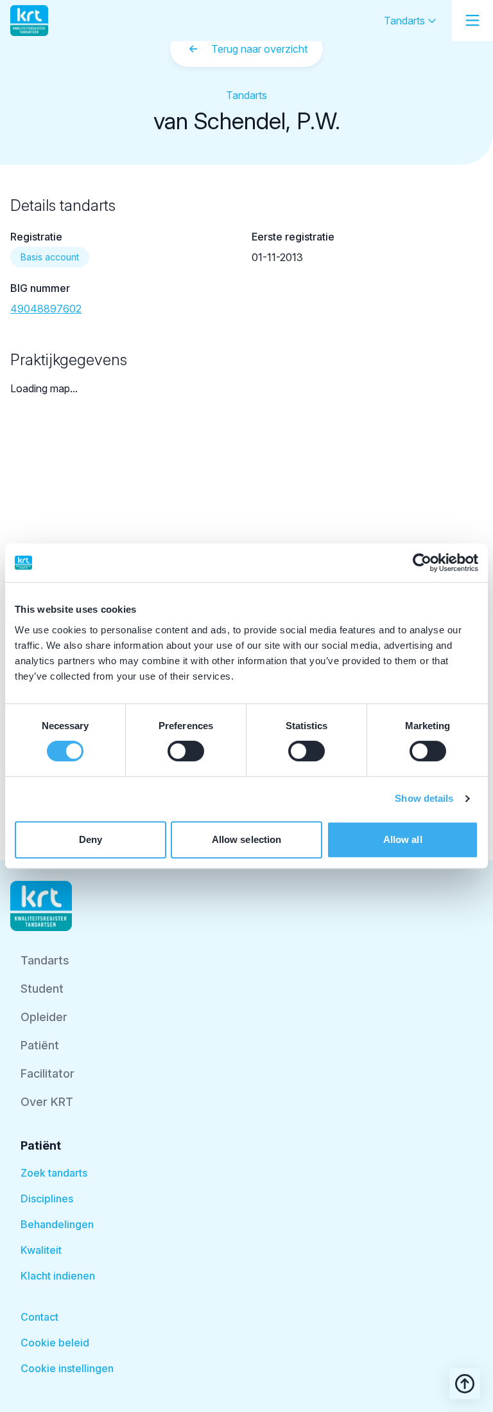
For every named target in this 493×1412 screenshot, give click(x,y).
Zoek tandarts (54, 1172)
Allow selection (247, 839)
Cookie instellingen (67, 1368)
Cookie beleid (55, 1342)
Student (42, 988)
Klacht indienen (58, 1275)
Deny (90, 839)
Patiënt (40, 1045)
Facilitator (47, 1073)
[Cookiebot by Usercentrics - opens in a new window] (422, 562)
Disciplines (47, 1198)
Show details (424, 798)
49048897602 (46, 308)
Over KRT (47, 1102)
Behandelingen (57, 1224)
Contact (39, 1316)
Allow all (402, 839)
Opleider (44, 1017)
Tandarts (406, 20)
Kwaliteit (41, 1250)
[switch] (186, 751)
